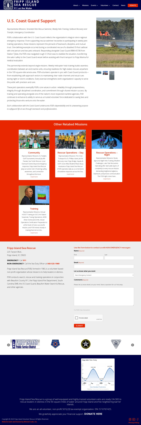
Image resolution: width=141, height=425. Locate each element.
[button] (8, 345)
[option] (25, 344)
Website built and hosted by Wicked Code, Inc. (19, 422)
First (75, 255)
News (123, 5)
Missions (85, 5)
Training (34, 208)
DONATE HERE (93, 414)
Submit (79, 325)
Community (34, 152)
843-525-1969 (53, 263)
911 (24, 260)
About (75, 5)
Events (93, 5)
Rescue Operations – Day (70, 152)
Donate (133, 5)
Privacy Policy (134, 423)
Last (106, 255)
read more (34, 177)
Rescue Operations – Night (107, 153)
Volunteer (104, 5)
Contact (116, 5)
